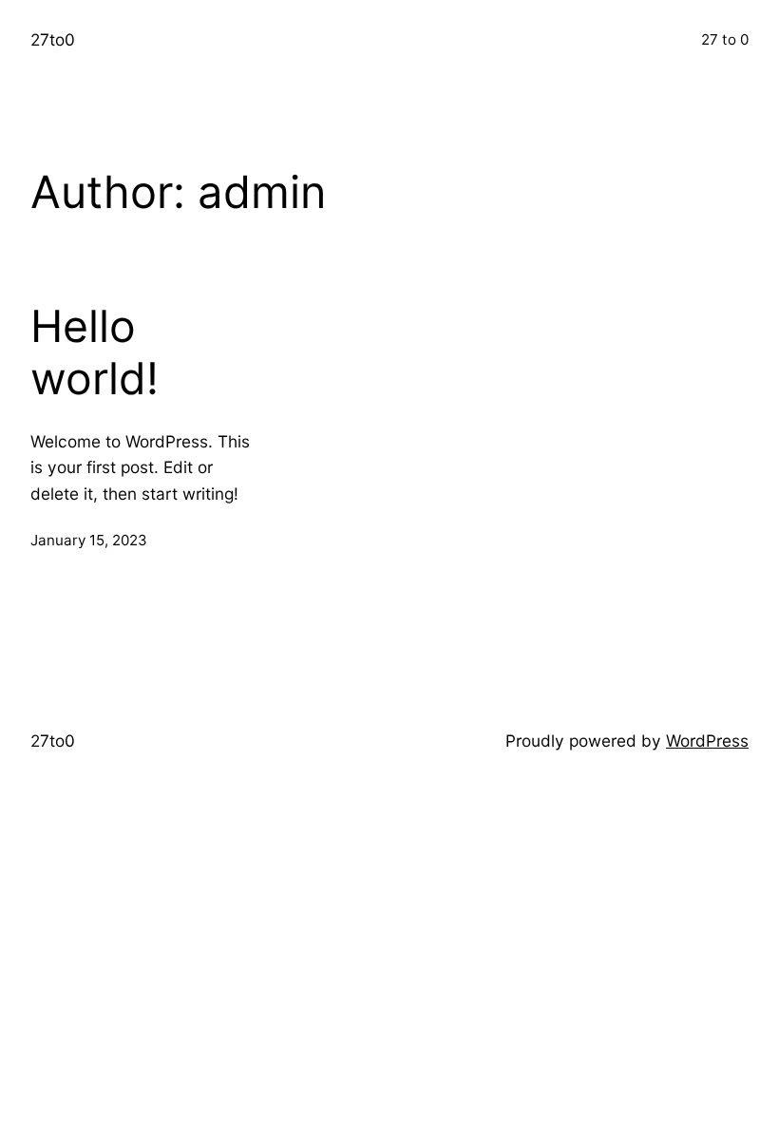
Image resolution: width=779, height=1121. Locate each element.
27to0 (52, 39)
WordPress (707, 740)
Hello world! (94, 353)
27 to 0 (725, 39)
